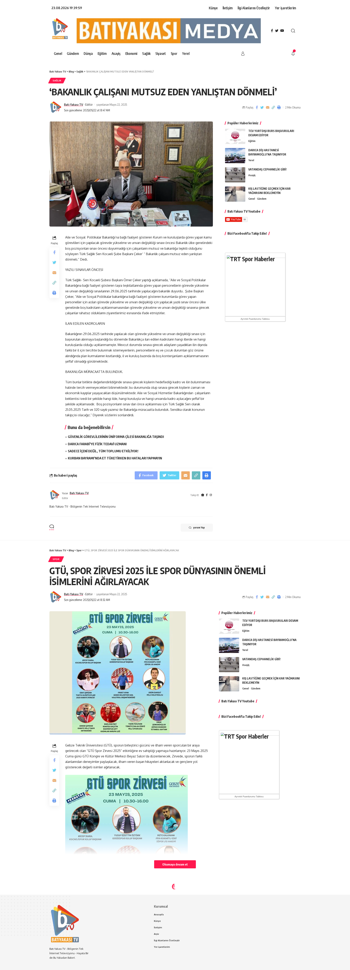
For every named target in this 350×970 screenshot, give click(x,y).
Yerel (251, 160)
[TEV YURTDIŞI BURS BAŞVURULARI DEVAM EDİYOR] (235, 136)
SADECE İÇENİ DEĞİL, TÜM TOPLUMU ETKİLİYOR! (103, 451)
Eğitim (251, 141)
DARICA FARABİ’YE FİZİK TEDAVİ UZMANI (97, 444)
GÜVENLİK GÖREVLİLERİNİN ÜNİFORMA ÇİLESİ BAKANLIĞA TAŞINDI (116, 437)
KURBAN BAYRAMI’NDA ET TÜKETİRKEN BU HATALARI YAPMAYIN (115, 458)
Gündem (261, 198)
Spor (56, 559)
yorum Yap (199, 527)
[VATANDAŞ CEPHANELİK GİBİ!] (235, 174)
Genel (251, 198)
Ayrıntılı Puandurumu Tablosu (255, 319)
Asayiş (251, 175)
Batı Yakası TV (73, 104)
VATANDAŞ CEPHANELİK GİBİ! (267, 169)
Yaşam (57, 895)
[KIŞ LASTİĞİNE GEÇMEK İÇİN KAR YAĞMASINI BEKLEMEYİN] (235, 194)
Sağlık (57, 80)
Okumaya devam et (175, 864)
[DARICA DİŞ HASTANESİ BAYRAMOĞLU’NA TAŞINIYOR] (235, 155)
